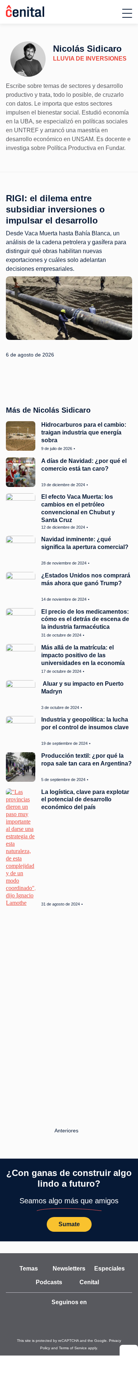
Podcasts (48, 1281)
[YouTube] (27, 1314)
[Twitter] (45, 1314)
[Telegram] (95, 1314)
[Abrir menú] (127, 13)
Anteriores (67, 1129)
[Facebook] (78, 1314)
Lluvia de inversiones (84, 59)
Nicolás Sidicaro (84, 48)
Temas (28, 1267)
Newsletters (68, 1267)
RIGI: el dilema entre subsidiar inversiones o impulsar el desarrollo (55, 209)
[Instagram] (62, 1314)
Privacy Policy (96, 1339)
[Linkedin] (112, 1314)
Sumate (69, 1223)
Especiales (109, 1267)
